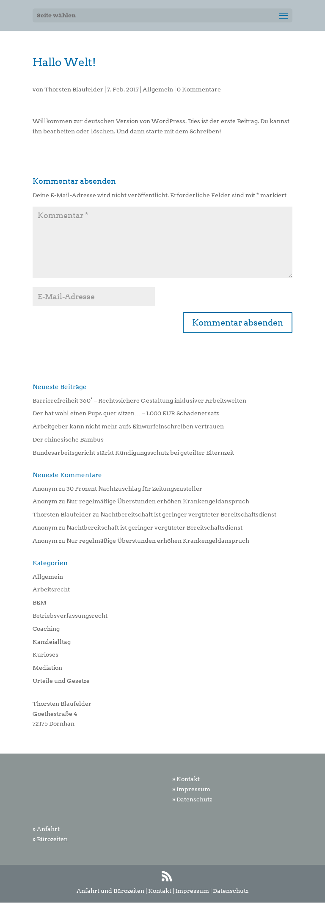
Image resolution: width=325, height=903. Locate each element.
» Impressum (191, 789)
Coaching (46, 628)
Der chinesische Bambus (68, 439)
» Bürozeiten (50, 839)
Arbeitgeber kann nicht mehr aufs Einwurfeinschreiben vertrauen (128, 426)
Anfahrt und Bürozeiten (110, 890)
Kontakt (159, 890)
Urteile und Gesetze (61, 680)
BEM (40, 602)
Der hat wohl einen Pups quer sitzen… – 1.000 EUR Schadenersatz (126, 413)
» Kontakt (186, 779)
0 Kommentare (199, 89)
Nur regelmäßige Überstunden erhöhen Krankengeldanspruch (157, 501)
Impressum (192, 890)
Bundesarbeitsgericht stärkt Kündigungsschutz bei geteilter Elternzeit (133, 452)
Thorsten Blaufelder (73, 89)
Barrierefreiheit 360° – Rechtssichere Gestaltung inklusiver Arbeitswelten (139, 400)
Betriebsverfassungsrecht (70, 615)
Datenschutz (230, 890)
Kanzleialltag (52, 641)
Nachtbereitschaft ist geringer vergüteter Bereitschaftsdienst (188, 514)
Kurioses (45, 654)
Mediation (47, 667)
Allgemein (158, 89)
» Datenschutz (192, 799)
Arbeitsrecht (51, 589)
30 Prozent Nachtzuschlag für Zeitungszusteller (134, 488)
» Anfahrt (46, 829)
